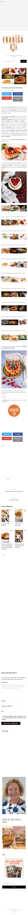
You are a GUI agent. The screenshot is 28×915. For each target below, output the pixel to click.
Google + (7, 98)
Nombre (3, 701)
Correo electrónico (6, 706)
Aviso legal (14, 912)
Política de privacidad (14, 910)
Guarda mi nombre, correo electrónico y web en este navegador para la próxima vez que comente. (13, 718)
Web (2, 711)
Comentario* (4, 682)
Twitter (7, 93)
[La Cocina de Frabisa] (14, 43)
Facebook (18, 93)
